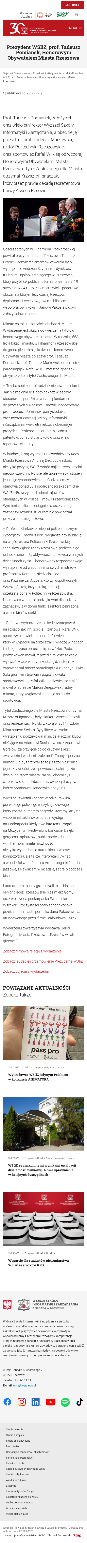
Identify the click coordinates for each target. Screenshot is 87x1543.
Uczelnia (70, 1158)
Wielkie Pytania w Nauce (19, 1502)
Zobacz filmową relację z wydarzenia (32, 951)
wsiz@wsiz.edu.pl (24, 1385)
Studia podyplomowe (17, 1474)
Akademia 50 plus (16, 1480)
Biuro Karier (12, 1446)
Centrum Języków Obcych (20, 1491)
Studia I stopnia (14, 1429)
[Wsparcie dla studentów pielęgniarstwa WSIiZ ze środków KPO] (43, 1219)
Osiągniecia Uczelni (54, 1067)
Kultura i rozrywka (34, 1067)
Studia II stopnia (15, 1435)
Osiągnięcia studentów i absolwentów (27, 1452)
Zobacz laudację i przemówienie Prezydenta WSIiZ (43, 961)
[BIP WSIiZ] (77, 1535)
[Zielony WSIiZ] (63, 15)
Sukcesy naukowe (55, 1158)
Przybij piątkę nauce (17, 1514)
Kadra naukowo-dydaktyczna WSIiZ (25, 1468)
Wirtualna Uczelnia (26, 15)
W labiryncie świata (17, 1508)
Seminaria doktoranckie (19, 1457)
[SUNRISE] (45, 15)
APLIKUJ (72, 5)
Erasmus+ (12, 1485)
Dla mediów (54, 1535)
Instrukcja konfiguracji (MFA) (21, 1535)
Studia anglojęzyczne (18, 1440)
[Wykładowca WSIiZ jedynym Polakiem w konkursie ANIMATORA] (43, 1033)
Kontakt (67, 1535)
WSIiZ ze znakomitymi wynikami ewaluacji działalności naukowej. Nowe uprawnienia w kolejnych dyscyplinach (42, 1170)
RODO (42, 1535)
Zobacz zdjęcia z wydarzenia (26, 971)
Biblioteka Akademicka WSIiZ (22, 1497)
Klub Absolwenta (15, 1463)
